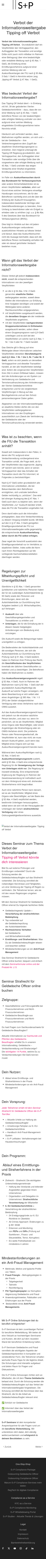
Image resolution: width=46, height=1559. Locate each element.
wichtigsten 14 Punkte (16, 1051)
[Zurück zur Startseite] (23, 4)
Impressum (23, 1533)
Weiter (38, 1446)
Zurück (8, 1446)
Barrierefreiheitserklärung (23, 1542)
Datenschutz (23, 1538)
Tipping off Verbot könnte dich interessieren (20, 859)
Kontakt (23, 1529)
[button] (3, 4)
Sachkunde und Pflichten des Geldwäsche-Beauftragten (22, 1039)
